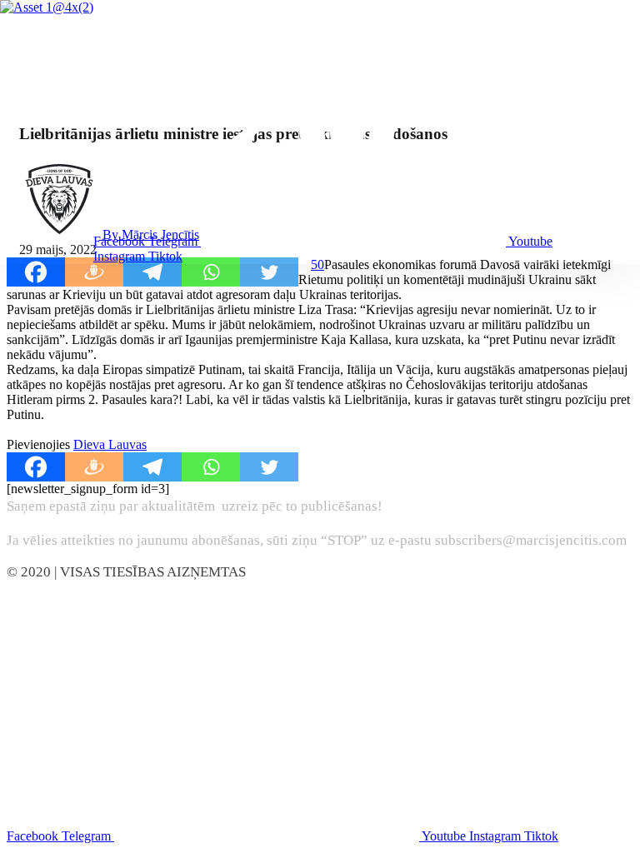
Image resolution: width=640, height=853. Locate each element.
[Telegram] (152, 272)
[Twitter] (269, 272)
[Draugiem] (94, 272)
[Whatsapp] (211, 272)
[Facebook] (36, 272)
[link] (110, 444)
